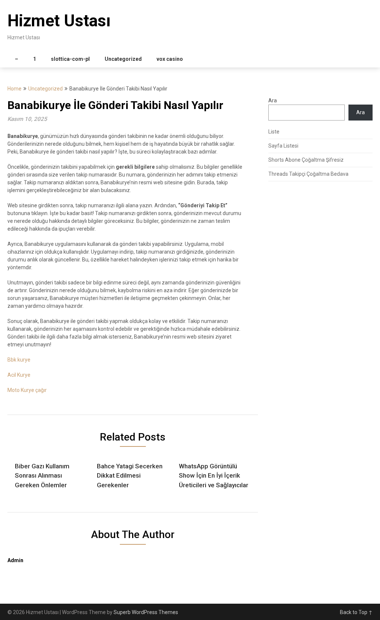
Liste (273, 132)
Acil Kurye (18, 375)
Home (14, 89)
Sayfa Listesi (283, 146)
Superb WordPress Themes (146, 612)
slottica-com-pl (70, 59)
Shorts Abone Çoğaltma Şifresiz (306, 160)
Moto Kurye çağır (27, 390)
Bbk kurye (18, 360)
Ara (272, 100)
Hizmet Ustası (59, 20)
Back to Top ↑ (356, 612)
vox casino (170, 59)
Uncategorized (123, 59)
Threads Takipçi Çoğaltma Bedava (308, 174)
